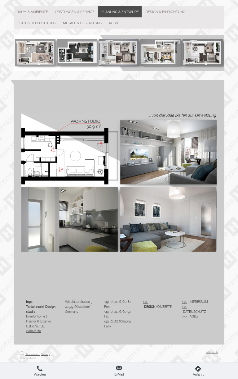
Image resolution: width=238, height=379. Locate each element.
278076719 (33, 331)
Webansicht (212, 352)
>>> (145, 302)
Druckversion (32, 354)
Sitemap (45, 354)
